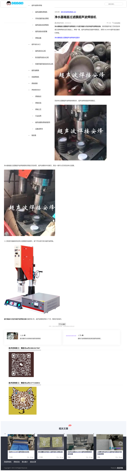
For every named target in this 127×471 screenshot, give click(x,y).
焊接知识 (38, 96)
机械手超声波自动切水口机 (44, 64)
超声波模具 (35, 70)
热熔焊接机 (35, 77)
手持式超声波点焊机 (42, 18)
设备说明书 (39, 129)
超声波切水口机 (40, 51)
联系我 (34, 135)
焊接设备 (38, 38)
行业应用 (38, 116)
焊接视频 (35, 83)
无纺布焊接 (117, 23)
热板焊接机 (7, 462)
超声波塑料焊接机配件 (42, 122)
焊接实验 (38, 103)
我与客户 (25, 462)
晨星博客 (120, 468)
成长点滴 (33, 462)
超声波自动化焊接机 (42, 25)
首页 (62, 12)
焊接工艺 (38, 109)
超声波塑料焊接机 (41, 12)
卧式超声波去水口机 (42, 57)
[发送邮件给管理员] (120, 444)
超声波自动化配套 (41, 31)
